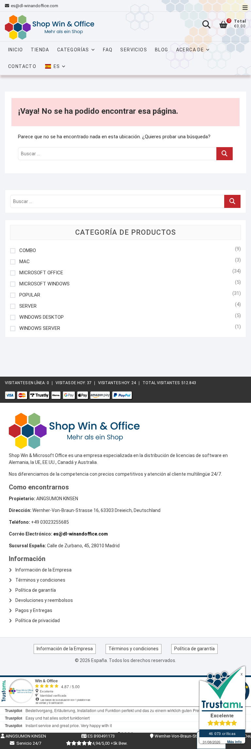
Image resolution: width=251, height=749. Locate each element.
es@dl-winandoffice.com (34, 5)
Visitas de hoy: (71, 383)
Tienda (40, 49)
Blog (161, 49)
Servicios (133, 49)
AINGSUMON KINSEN (25, 736)
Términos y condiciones (40, 580)
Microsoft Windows (44, 283)
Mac (24, 261)
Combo (27, 250)
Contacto (22, 66)
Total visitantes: (161, 383)
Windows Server (39, 328)
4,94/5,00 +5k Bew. (109, 743)
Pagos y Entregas (33, 610)
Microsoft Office (41, 272)
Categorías (73, 49)
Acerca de (190, 49)
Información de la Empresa (43, 569)
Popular (29, 295)
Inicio (15, 49)
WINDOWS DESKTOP (41, 317)
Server (28, 306)
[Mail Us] (8, 6)
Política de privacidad (37, 620)
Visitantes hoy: (114, 383)
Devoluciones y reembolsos (44, 600)
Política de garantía (35, 590)
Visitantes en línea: (26, 383)
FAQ (107, 49)
